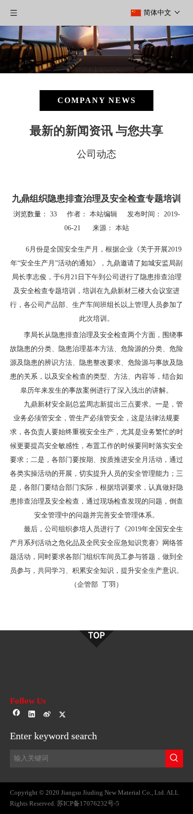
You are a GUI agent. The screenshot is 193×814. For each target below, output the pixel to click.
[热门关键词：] (174, 758)
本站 (122, 228)
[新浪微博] (47, 715)
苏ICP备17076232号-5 (88, 803)
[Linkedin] (32, 715)
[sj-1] (96, 639)
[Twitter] (62, 715)
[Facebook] (16, 715)
